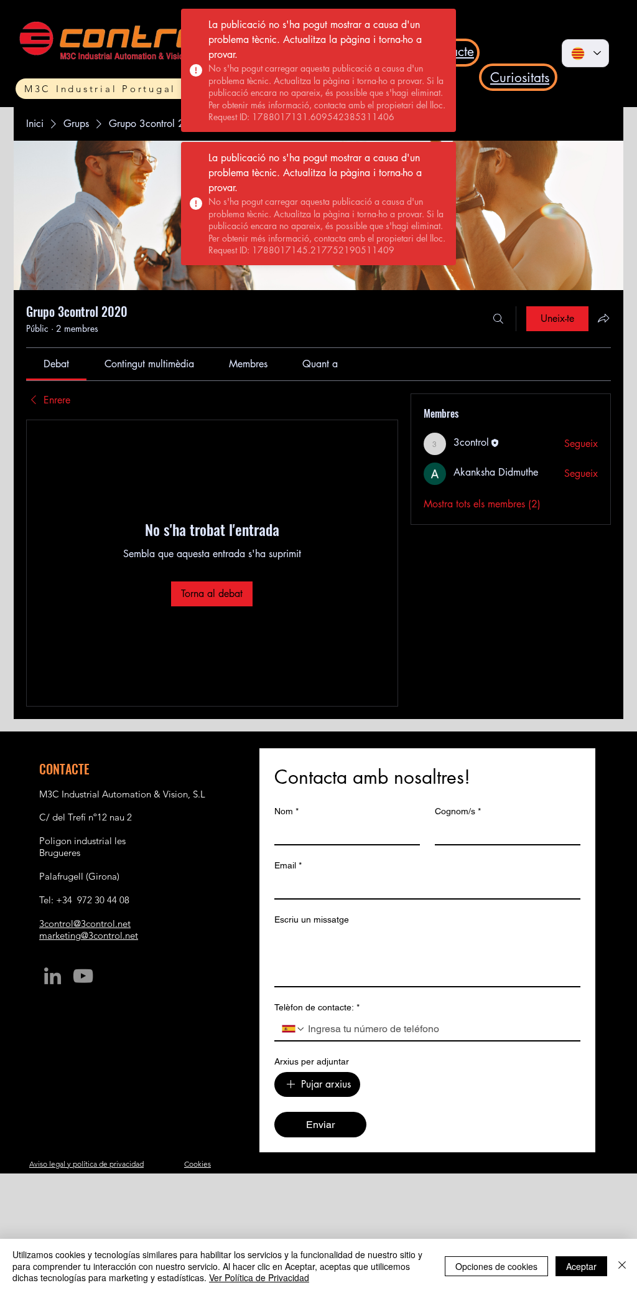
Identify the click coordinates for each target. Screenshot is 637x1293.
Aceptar (581, 1266)
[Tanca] (622, 1266)
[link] (56, 363)
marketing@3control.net (88, 935)
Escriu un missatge (311, 919)
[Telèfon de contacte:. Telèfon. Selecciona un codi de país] (293, 1029)
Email (288, 865)
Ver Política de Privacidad (259, 1277)
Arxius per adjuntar (311, 1061)
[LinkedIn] (52, 976)
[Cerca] (498, 318)
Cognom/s (458, 811)
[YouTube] (83, 976)
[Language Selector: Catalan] (585, 53)
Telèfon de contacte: (317, 1007)
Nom (286, 811)
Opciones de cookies (496, 1266)
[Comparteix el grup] (603, 318)
